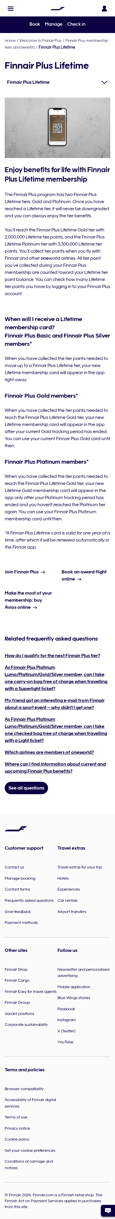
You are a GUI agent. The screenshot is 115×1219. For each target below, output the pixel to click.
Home (10, 40)
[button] (11, 8)
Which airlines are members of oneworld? (49, 752)
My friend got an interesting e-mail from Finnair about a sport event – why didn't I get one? (55, 704)
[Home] (57, 8)
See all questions (26, 788)
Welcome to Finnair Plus (40, 40)
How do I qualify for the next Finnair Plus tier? (52, 655)
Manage (54, 24)
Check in (76, 24)
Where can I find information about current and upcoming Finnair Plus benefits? (55, 767)
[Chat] (108, 1211)
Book (34, 24)
